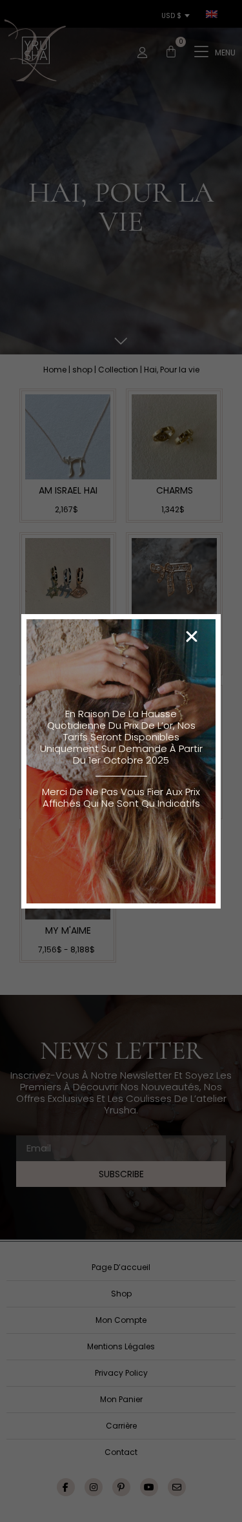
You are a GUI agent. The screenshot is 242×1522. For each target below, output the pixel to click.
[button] (191, 636)
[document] (121, 761)
